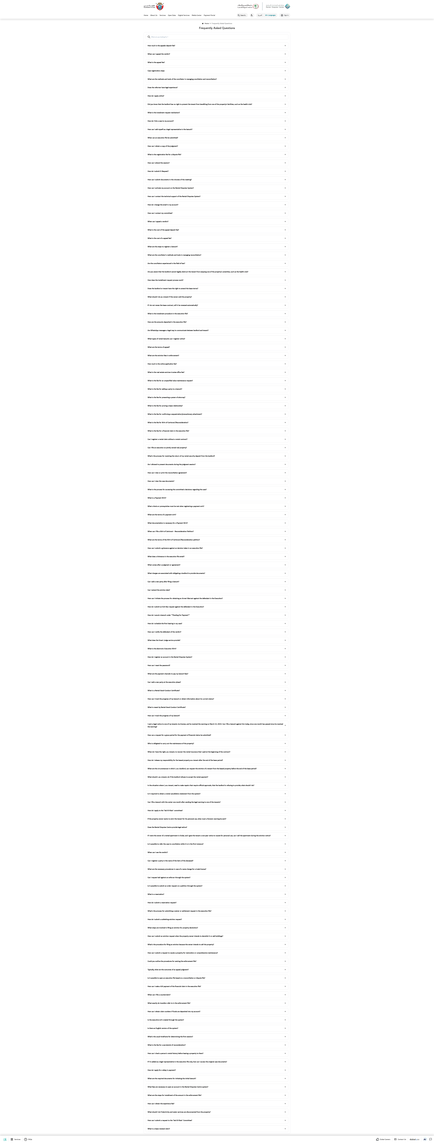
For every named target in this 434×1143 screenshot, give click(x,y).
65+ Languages (270, 15)
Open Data (172, 15)
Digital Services (184, 15)
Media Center (197, 15)
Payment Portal (209, 15)
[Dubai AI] (425, 1139)
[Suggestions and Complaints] (5, 1139)
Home (146, 16)
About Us (153, 15)
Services (163, 15)
